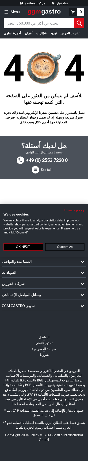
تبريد (53, 33)
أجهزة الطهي (12, 33)
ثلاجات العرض (70, 33)
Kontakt (47, 170)
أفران (29, 33)
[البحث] (79, 23)
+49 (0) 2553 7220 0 (47, 160)
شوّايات (41, 33)
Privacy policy (74, 210)
